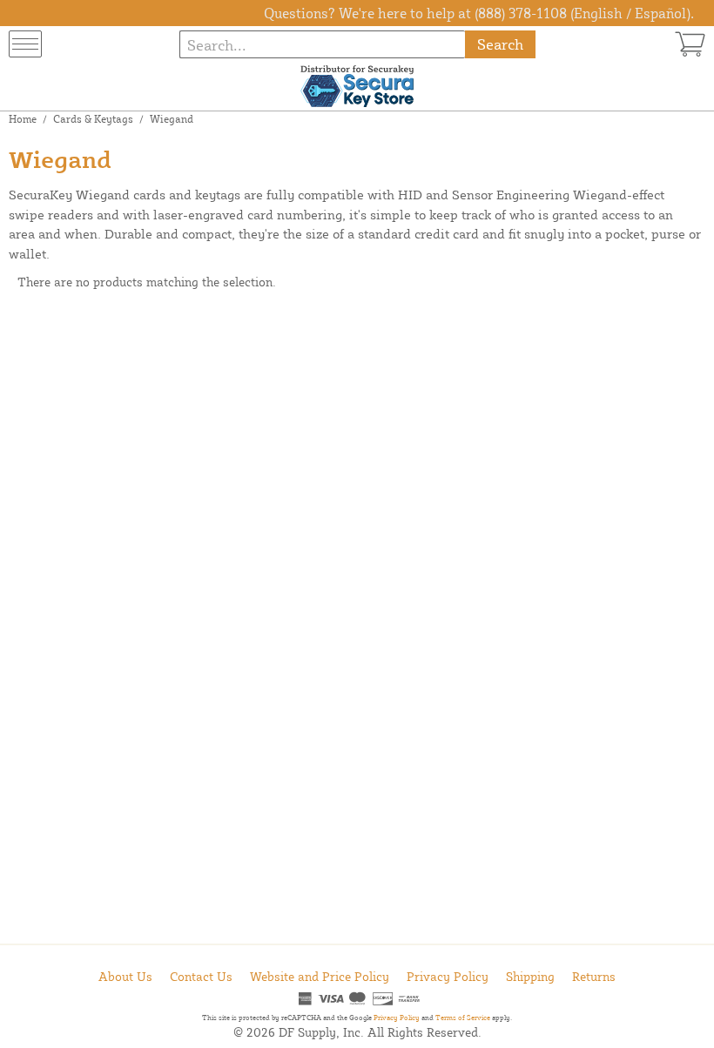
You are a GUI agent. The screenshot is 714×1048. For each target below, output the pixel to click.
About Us (125, 976)
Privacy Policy (447, 976)
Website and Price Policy (319, 976)
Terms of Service (462, 1017)
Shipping (530, 976)
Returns (594, 976)
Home (23, 118)
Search (500, 44)
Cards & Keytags (93, 118)
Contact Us (201, 976)
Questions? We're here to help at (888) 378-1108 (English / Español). (479, 13)
